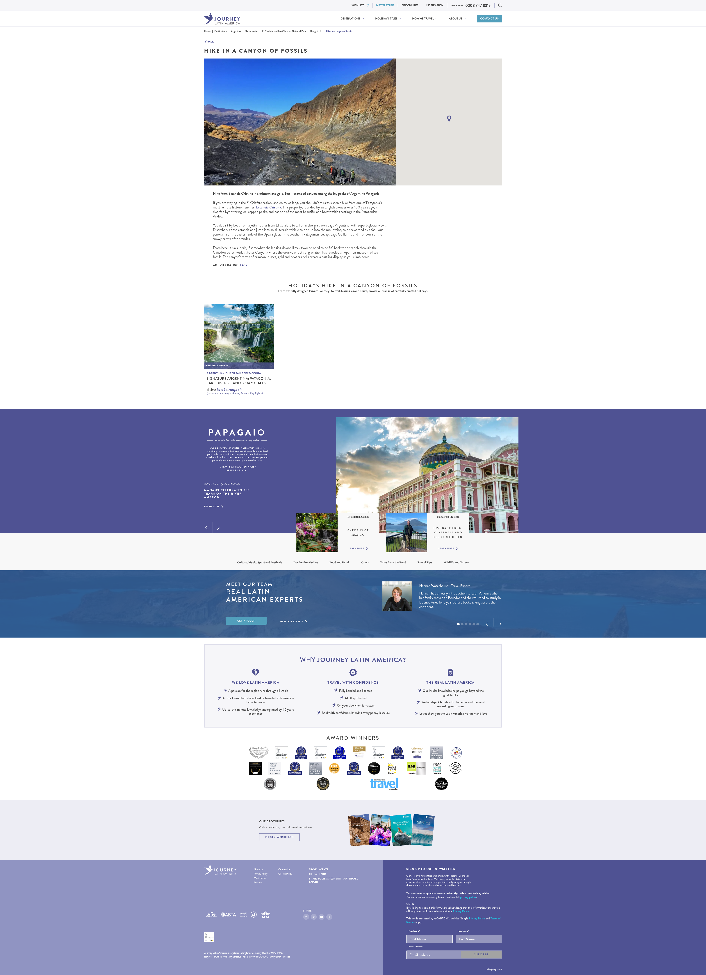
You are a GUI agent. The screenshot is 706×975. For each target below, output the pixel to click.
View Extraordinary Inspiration (238, 468)
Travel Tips (425, 562)
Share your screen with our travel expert (333, 880)
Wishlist (358, 5)
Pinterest (314, 917)
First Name (414, 931)
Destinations (350, 19)
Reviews (258, 882)
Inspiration (434, 5)
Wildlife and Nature (456, 562)
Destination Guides (305, 562)
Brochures (410, 5)
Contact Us (489, 18)
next (218, 527)
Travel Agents (318, 869)
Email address (416, 946)
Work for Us (260, 878)
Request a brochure (279, 837)
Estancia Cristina (268, 207)
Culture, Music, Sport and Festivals (259, 562)
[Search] (500, 5)
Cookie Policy (285, 873)
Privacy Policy (260, 873)
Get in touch (246, 621)
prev (206, 527)
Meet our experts (291, 621)
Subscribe (481, 954)
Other (365, 562)
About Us (455, 19)
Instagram (329, 917)
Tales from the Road (393, 562)
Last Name (463, 931)
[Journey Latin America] (222, 18)
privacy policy (468, 897)
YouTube (322, 917)
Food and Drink (339, 562)
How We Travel (423, 19)
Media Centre (318, 874)
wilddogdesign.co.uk (494, 969)
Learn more (212, 506)
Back (210, 41)
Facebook (306, 917)
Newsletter (385, 5)
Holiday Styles (386, 19)
